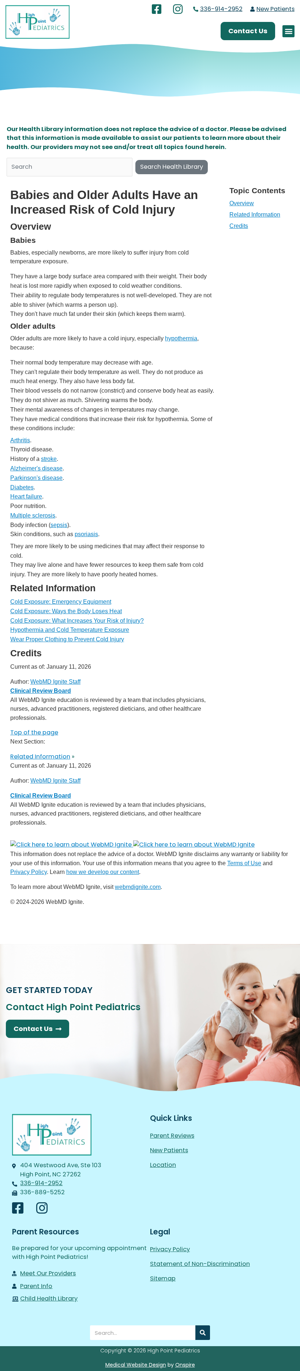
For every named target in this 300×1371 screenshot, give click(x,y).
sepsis (58, 525)
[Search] (202, 1332)
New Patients (169, 1150)
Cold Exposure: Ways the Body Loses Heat (66, 611)
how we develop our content (102, 871)
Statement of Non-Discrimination (200, 1264)
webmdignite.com (138, 886)
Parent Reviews (172, 1135)
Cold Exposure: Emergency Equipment (60, 601)
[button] (288, 31)
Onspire (185, 1364)
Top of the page (34, 732)
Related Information (254, 214)
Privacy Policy (28, 871)
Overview (241, 203)
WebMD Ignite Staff (55, 780)
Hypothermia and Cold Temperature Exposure (69, 629)
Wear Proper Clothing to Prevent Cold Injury (67, 639)
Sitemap (163, 1278)
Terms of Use (244, 863)
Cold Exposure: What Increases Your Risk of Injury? (77, 620)
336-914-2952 (221, 9)
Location (163, 1165)
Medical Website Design (135, 1364)
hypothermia (181, 338)
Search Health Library (171, 167)
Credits (238, 225)
